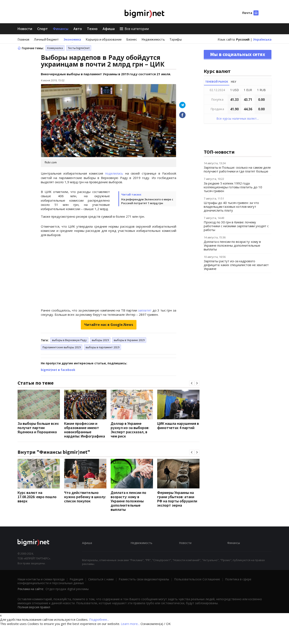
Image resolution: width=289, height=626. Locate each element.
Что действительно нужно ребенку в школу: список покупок (85, 496)
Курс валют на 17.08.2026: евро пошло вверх (37, 496)
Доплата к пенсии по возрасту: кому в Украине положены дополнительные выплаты (128, 501)
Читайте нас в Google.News (108, 324)
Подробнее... (99, 619)
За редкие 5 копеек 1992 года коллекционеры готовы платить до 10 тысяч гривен (233, 187)
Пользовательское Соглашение (197, 579)
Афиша (109, 28)
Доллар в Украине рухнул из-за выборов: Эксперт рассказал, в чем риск (130, 430)
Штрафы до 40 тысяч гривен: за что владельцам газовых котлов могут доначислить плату (231, 206)
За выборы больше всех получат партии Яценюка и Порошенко (38, 427)
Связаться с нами (101, 579)
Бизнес (131, 39)
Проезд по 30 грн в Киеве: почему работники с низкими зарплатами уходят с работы (236, 226)
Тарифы (175, 39)
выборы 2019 (100, 340)
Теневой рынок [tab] (216, 81)
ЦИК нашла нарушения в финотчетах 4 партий (178, 425)
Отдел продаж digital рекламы (67, 589)
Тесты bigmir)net (78, 48)
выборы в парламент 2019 (102, 347)
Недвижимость (153, 39)
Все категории (137, 28)
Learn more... (130, 624)
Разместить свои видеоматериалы (144, 579)
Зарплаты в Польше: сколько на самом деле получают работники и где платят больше (237, 169)
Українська (262, 39)
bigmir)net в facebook (58, 370)
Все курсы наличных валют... (237, 118)
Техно (92, 28)
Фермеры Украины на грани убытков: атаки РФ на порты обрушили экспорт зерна (177, 499)
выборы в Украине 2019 (129, 340)
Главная (23, 39)
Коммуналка (55, 48)
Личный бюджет (46, 39)
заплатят (144, 310)
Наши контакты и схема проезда (41, 579)
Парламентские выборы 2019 (62, 347)
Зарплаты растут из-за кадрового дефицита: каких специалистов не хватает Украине (236, 265)
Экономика (72, 39)
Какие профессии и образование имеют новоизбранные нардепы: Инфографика (84, 430)
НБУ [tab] (233, 81)
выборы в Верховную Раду (69, 340)
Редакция (76, 579)
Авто (77, 28)
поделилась (114, 173)
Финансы (60, 28)
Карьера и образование (104, 39)
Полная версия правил (34, 607)
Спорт (42, 28)
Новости (25, 28)
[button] (191, 383)
